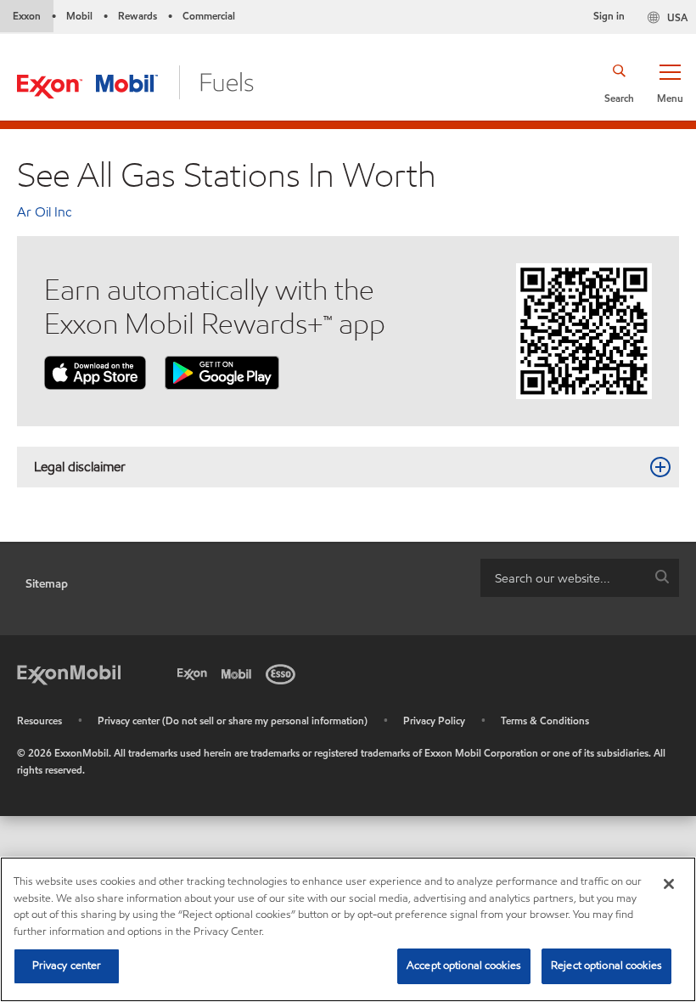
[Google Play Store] (222, 371)
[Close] (669, 884)
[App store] (95, 371)
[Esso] (283, 672)
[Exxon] (195, 672)
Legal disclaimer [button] (80, 467)
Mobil (79, 15)
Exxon (27, 15)
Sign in (609, 15)
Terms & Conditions (545, 720)
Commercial (208, 15)
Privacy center (67, 965)
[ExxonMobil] (69, 672)
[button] (669, 82)
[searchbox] (562, 578)
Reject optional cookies (606, 965)
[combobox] (579, 578)
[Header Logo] (135, 81)
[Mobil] (239, 672)
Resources (39, 720)
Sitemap (46, 584)
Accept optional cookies (464, 965)
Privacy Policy (434, 720)
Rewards (137, 15)
